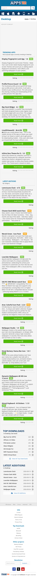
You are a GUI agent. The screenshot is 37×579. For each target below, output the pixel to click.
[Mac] (8, 13)
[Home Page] (18, 4)
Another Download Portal (18, 554)
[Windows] (3, 13)
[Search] (33, 8)
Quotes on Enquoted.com (18, 556)
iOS (30, 504)
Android (25, 504)
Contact (19, 512)
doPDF (18, 528)
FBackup (18, 533)
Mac (14, 504)
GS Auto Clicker (18, 538)
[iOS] (24, 13)
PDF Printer (18, 546)
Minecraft (18, 530)
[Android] (19, 13)
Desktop (33, 19)
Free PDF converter (18, 549)
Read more (18, 74)
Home (27, 19)
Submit (25, 563)
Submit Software (18, 517)
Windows (8, 504)
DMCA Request (18, 515)
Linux (19, 504)
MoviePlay (18, 535)
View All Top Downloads (19, 459)
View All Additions (19, 493)
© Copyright (15, 574)
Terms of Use (18, 519)
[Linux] (13, 13)
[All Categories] (33, 13)
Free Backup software (18, 551)
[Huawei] (29, 13)
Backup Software (18, 544)
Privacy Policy (18, 522)
